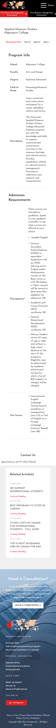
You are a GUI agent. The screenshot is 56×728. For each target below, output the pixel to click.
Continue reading (18, 496)
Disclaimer (37, 715)
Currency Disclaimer (31, 718)
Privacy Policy (25, 715)
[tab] (13, 42)
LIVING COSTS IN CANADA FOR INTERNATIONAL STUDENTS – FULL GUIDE (25, 526)
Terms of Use (12, 715)
